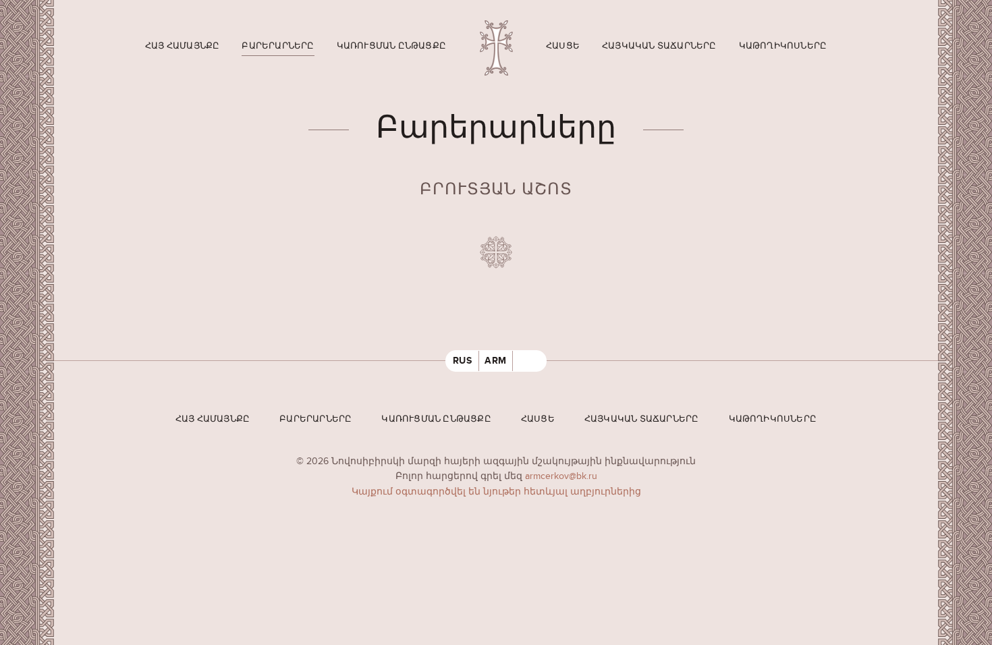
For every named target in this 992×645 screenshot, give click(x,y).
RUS (462, 360)
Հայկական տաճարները (659, 45)
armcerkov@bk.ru (561, 476)
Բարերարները (278, 45)
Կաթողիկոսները (783, 45)
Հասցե (563, 45)
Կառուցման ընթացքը (391, 45)
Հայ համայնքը (182, 45)
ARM (496, 360)
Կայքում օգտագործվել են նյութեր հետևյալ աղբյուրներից (496, 491)
